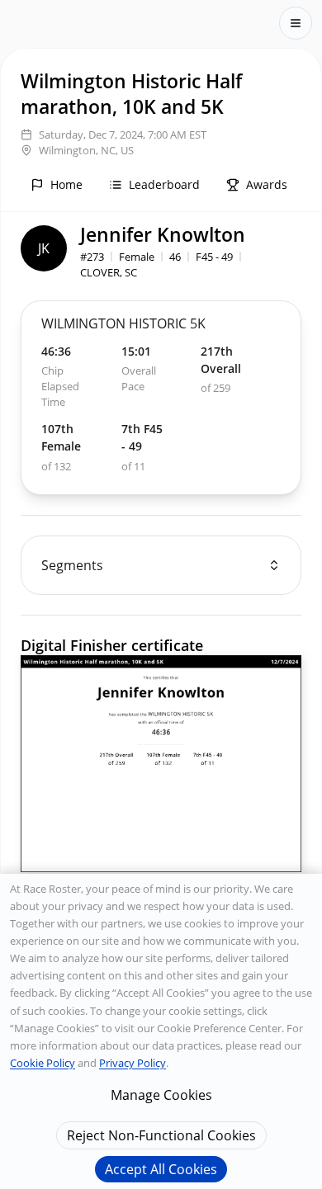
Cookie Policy (42, 1062)
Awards (266, 184)
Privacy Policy (132, 1062)
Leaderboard (164, 184)
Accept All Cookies (161, 1169)
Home (66, 184)
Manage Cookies (161, 1095)
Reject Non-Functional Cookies (161, 1135)
